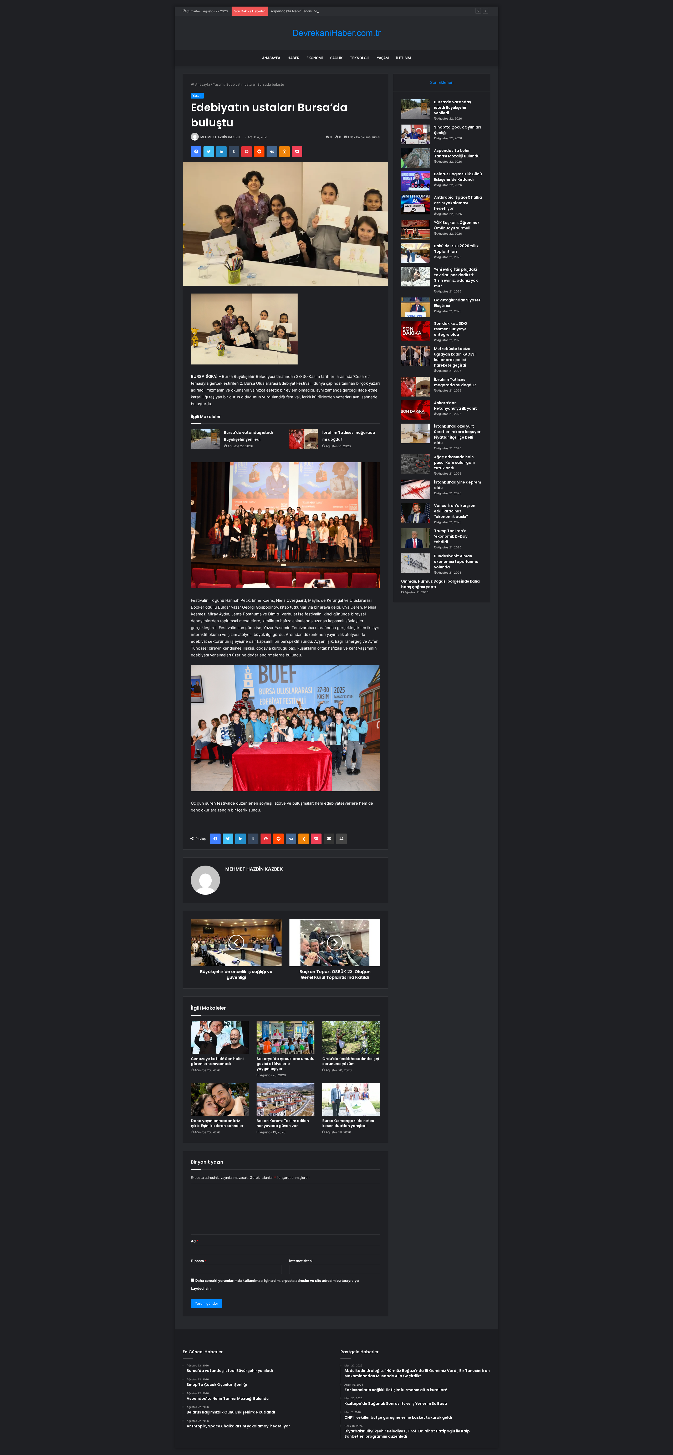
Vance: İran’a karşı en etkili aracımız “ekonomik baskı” (454, 511)
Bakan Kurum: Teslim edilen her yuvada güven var (283, 1123)
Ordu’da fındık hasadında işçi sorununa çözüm (350, 1061)
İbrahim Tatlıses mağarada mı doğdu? (455, 382)
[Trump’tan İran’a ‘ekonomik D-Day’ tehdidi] (415, 538)
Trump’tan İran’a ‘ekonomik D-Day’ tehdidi (451, 536)
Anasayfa (271, 58)
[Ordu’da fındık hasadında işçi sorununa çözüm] (351, 1037)
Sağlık (336, 58)
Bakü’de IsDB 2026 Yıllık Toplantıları (456, 248)
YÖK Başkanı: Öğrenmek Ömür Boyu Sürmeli (457, 225)
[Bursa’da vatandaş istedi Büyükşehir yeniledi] (205, 439)
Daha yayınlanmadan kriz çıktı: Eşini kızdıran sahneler (217, 1123)
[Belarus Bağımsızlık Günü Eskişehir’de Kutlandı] (415, 181)
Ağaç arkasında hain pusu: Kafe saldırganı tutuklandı (454, 462)
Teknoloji (359, 58)
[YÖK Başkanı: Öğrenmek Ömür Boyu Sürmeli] (415, 230)
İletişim (403, 58)
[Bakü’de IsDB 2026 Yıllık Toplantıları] (415, 253)
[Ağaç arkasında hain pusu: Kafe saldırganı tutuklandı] (415, 464)
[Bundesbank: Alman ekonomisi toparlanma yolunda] (415, 563)
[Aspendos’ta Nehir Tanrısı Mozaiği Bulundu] (415, 158)
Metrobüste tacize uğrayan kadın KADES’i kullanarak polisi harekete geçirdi (455, 357)
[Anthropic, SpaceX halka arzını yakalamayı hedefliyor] (415, 204)
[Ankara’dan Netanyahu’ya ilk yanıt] (415, 410)
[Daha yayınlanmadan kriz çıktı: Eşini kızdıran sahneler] (220, 1099)
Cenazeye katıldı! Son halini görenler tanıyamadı (217, 1061)
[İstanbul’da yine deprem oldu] (415, 489)
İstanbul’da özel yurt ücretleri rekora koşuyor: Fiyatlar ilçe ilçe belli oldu (458, 434)
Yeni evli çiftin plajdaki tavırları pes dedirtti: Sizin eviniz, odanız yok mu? (456, 278)
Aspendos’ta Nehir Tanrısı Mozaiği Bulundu (306, 11)
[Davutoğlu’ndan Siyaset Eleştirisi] (415, 307)
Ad (194, 1241)
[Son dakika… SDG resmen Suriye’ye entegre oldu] (415, 331)
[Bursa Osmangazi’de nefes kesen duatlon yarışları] (351, 1099)
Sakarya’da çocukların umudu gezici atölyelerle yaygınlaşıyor (285, 1063)
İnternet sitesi (301, 1261)
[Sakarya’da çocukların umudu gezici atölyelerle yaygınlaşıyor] (285, 1037)
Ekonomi (315, 58)
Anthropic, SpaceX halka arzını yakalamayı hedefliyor (458, 203)
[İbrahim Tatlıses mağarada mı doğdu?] (303, 439)
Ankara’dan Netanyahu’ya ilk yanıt (455, 405)
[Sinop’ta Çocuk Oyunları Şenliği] (415, 134)
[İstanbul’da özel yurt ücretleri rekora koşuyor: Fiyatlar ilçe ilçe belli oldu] (415, 433)
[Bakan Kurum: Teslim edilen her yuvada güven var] (285, 1099)
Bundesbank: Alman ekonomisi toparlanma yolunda (456, 561)
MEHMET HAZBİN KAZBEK (220, 137)
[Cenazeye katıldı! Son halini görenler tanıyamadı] (220, 1037)
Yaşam (383, 58)
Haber (293, 58)
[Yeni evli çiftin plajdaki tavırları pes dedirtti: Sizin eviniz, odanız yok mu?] (415, 276)
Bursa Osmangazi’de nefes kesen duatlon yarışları (348, 1123)
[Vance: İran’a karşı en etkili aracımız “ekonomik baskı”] (415, 513)
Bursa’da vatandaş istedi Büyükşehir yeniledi (452, 107)
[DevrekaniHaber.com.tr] (336, 33)
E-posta (199, 1261)
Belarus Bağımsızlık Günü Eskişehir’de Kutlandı (458, 176)
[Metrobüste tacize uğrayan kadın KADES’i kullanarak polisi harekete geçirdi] (415, 356)
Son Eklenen (441, 82)
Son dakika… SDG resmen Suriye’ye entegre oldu (450, 329)
